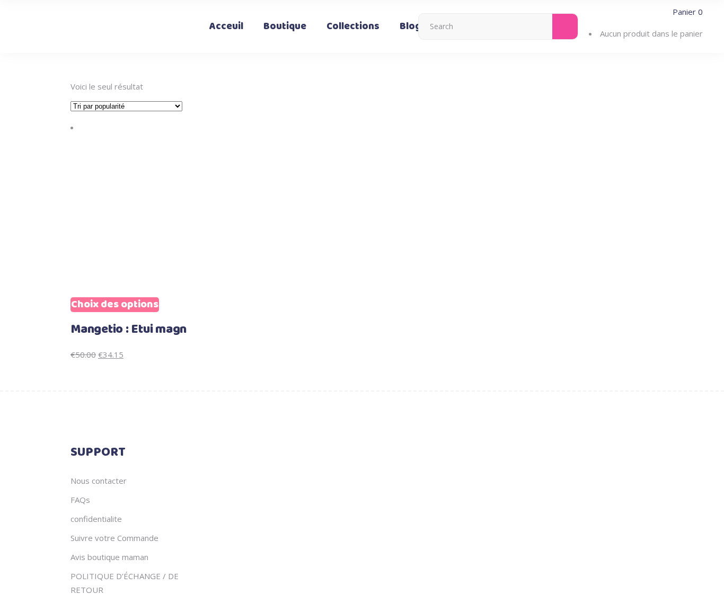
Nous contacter (98, 480)
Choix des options (114, 304)
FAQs (80, 499)
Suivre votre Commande (114, 538)
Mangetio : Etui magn (128, 330)
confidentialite (96, 518)
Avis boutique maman (109, 557)
